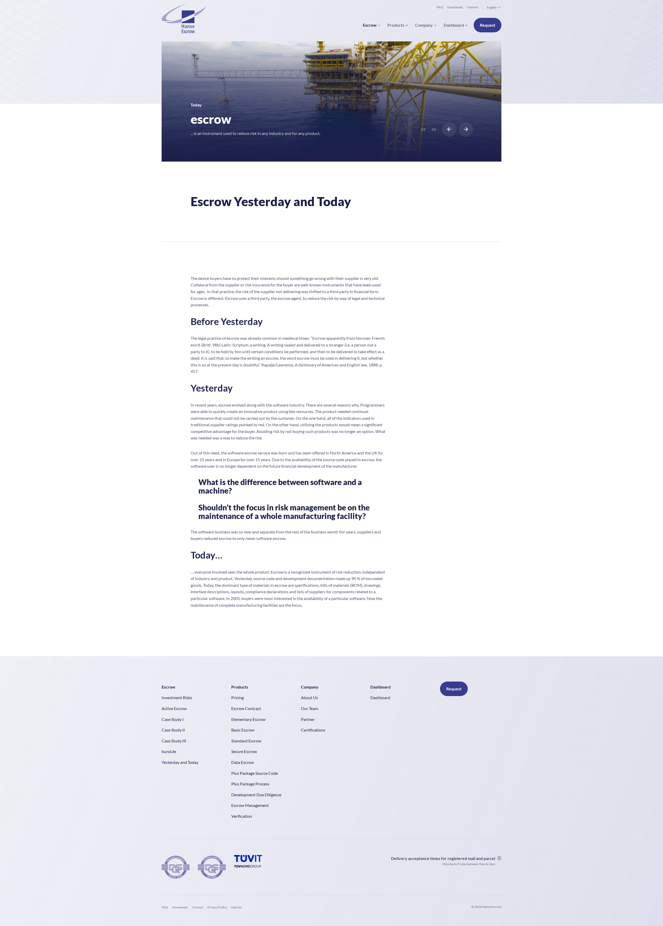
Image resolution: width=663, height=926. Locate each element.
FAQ (440, 7)
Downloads (455, 7)
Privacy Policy (217, 907)
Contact (472, 7)
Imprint (236, 907)
